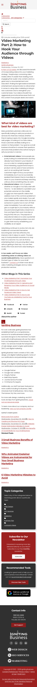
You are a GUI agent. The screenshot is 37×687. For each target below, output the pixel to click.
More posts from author (10, 417)
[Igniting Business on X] (21, 643)
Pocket (22, 313)
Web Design (8, 507)
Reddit (9, 313)
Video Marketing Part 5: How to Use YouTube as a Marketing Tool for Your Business (18, 297)
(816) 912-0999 (18, 615)
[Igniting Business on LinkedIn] (16, 643)
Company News (10, 525)
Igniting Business (7, 65)
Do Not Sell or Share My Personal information (18, 679)
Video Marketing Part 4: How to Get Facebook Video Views (17, 291)
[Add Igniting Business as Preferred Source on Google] (19, 593)
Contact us (13, 263)
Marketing (5, 63)
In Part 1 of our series (8, 70)
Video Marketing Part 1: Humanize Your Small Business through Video (18, 279)
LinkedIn (9, 309)
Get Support (18, 625)
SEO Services (9, 511)
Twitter (24, 305)
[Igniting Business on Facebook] (11, 643)
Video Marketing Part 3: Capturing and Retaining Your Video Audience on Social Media (19, 285)
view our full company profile (20, 409)
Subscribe (18, 557)
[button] (2, 4)
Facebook (10, 305)
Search (6, 24)
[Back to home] (18, 4)
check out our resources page (17, 401)
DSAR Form (21, 674)
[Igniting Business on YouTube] (26, 643)
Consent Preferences (10, 672)
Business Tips (9, 521)
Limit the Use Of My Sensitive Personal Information (18, 682)
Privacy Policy (24, 672)
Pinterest (24, 309)
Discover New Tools (18, 582)
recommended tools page (21, 577)
